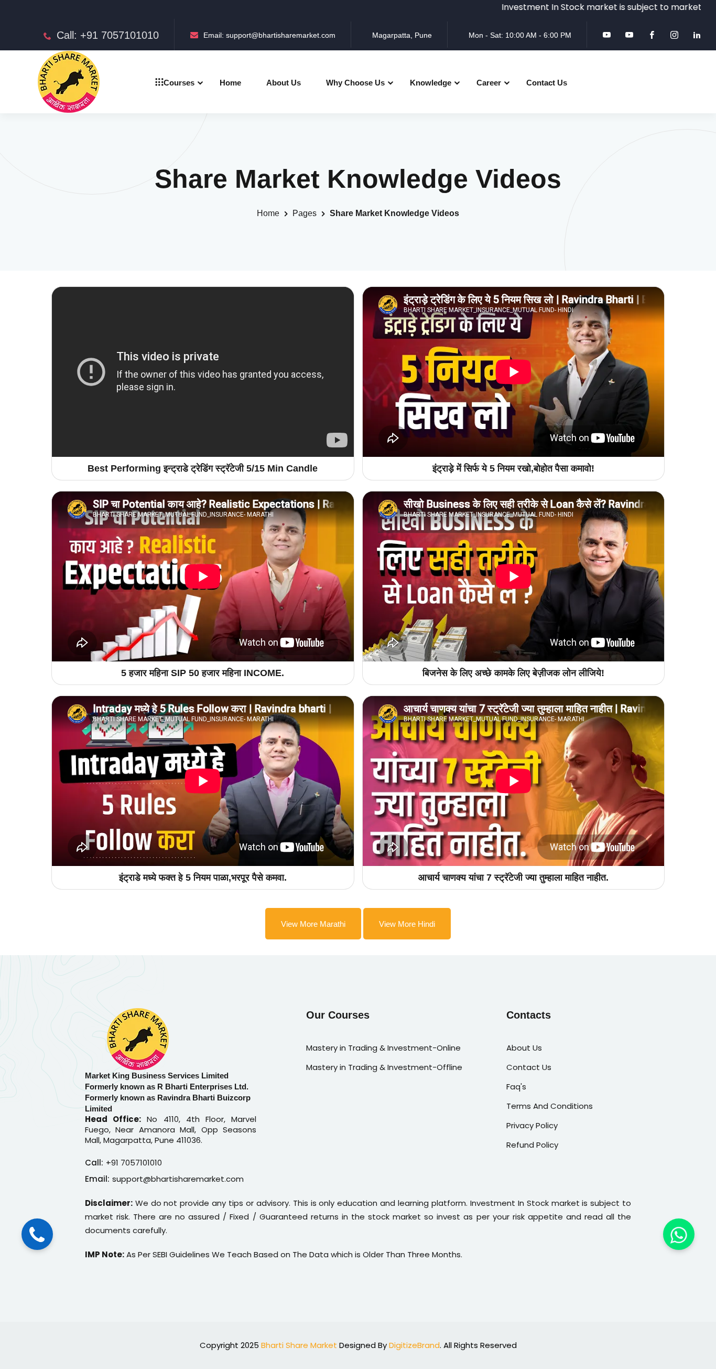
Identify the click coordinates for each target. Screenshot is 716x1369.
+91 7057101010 (134, 1162)
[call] (37, 1235)
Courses (179, 82)
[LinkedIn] (697, 35)
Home (230, 82)
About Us (283, 82)
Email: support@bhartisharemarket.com (269, 35)
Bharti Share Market (299, 1345)
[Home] (69, 81)
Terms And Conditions (549, 1105)
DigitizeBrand (414, 1345)
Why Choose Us (355, 82)
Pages (304, 213)
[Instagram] (674, 35)
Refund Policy (532, 1144)
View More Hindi (407, 923)
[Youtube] (606, 35)
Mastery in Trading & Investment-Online (383, 1047)
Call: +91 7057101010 (108, 35)
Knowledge (430, 82)
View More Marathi (313, 923)
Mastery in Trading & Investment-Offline (384, 1067)
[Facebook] (652, 35)
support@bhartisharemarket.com (178, 1178)
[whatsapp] (678, 1235)
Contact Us (546, 82)
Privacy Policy (532, 1125)
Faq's (516, 1086)
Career (488, 82)
